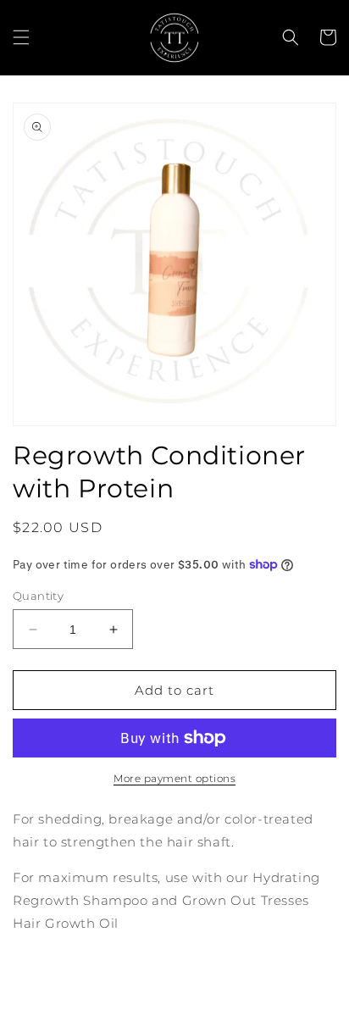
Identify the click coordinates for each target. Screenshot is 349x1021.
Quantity (38, 595)
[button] (21, 37)
